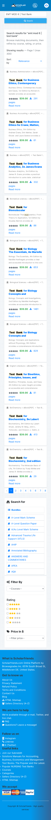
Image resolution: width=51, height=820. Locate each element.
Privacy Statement (12, 683)
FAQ (6, 721)
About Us (7, 679)
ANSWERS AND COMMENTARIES (18, 558)
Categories (8, 773)
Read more (14, 105)
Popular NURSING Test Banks (18, 766)
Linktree (9, 741)
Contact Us (8, 693)
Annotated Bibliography (24, 550)
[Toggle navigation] (35, 5)
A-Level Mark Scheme (23, 517)
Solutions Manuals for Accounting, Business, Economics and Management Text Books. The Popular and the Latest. (23, 759)
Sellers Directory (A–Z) (17, 703)
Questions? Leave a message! (20, 724)
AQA (13, 571)
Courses (6, 769)
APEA (14, 565)
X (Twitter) (10, 745)
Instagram (10, 738)
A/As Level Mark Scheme (24, 529)
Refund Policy (9, 686)
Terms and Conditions (14, 689)
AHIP (14, 544)
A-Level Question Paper (24, 523)
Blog (4, 696)
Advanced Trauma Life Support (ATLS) (21, 537)
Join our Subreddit (12, 753)
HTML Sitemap (12, 700)
